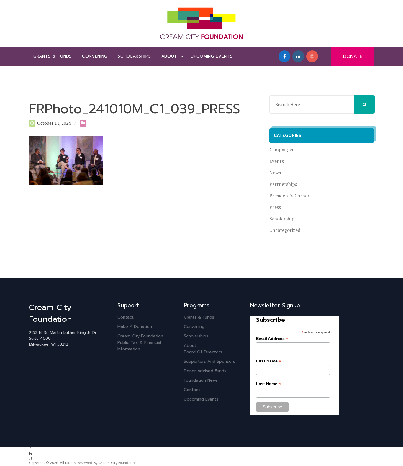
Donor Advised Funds (205, 371)
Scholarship (281, 218)
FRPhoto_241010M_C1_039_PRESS (134, 109)
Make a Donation (134, 327)
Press (275, 207)
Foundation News (201, 380)
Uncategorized (284, 230)
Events (276, 161)
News (275, 172)
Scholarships (134, 56)
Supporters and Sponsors (209, 361)
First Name (268, 361)
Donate (352, 56)
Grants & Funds (52, 56)
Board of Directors (203, 352)
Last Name (268, 384)
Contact (125, 317)
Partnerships (283, 184)
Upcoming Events (212, 56)
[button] (364, 104)
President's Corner (289, 195)
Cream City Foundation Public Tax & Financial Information (140, 342)
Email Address (272, 339)
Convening (94, 56)
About (169, 56)
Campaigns (281, 149)
